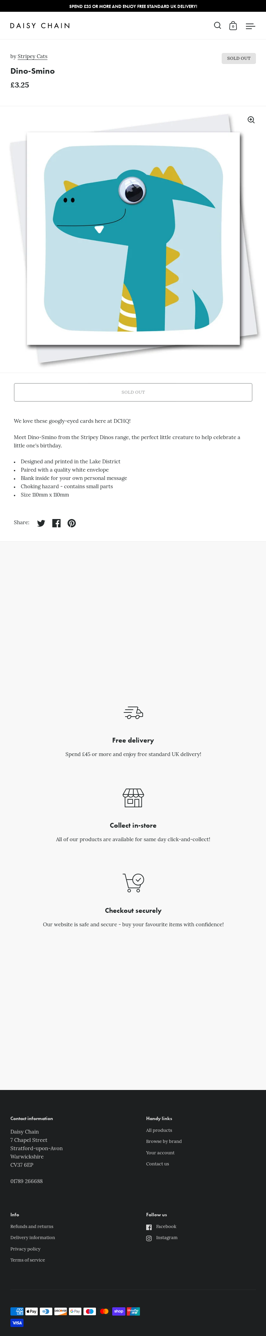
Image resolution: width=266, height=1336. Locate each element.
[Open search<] (217, 25)
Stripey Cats (32, 57)
